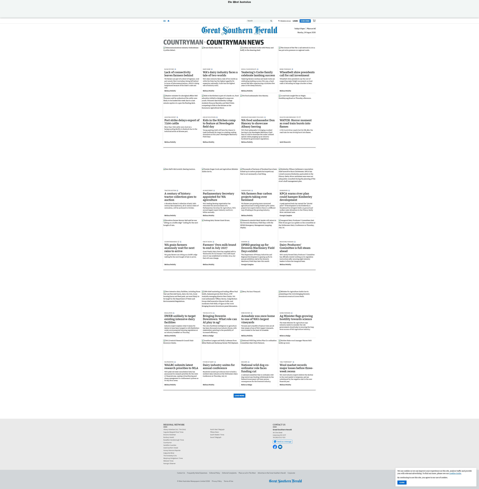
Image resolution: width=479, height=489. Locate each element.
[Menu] (164, 21)
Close (402, 483)
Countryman (183, 42)
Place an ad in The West (247, 473)
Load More (239, 396)
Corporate (291, 473)
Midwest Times (168, 461)
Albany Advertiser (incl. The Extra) (174, 429)
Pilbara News (214, 432)
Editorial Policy (214, 473)
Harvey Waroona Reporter (171, 450)
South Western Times (217, 435)
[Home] (168, 20)
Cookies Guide (455, 473)
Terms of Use (228, 481)
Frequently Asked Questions (197, 473)
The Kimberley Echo (170, 456)
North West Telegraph (217, 429)
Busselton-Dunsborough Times (173, 440)
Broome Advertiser (169, 435)
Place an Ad (311, 28)
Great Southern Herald (170, 448)
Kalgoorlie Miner (168, 453)
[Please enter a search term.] (271, 21)
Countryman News (235, 42)
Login (295, 21)
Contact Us (181, 473)
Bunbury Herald (168, 437)
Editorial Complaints (229, 473)
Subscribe (305, 21)
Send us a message (284, 442)
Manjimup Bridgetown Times (173, 458)
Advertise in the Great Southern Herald (272, 473)
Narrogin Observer (169, 463)
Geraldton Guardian (169, 445)
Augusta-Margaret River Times (173, 432)
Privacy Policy (217, 481)
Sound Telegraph (215, 437)
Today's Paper (299, 28)
